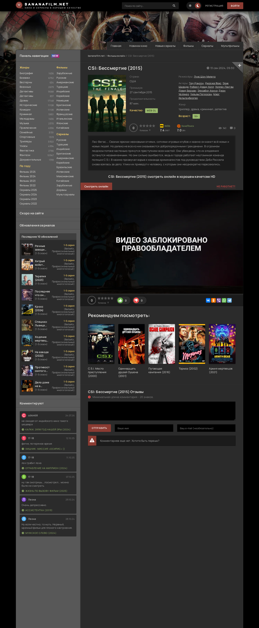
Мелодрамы (27, 118)
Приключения (28, 127)
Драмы (24, 100)
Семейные (26, 132)
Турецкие (62, 86)
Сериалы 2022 (28, 203)
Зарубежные (64, 73)
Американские (65, 82)
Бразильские (64, 167)
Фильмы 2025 (28, 171)
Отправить (99, 428)
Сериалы (207, 46)
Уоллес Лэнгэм (224, 86)
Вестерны (26, 82)
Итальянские (64, 118)
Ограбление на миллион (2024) (46, 468)
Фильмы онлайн (116, 55)
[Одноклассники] (213, 300)
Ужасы (23, 146)
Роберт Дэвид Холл (202, 86)
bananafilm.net (96, 55)
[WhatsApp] (224, 300)
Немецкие (63, 100)
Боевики (25, 77)
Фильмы (188, 46)
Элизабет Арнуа (207, 90)
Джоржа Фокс (213, 83)
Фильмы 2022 (27, 185)
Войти (235, 5)
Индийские (63, 91)
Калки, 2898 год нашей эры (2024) (48, 429)
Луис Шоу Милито (205, 76)
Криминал (26, 114)
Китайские (63, 127)
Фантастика (27, 150)
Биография (26, 73)
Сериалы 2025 (28, 190)
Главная (116, 46)
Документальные (30, 159)
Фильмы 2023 (27, 180)
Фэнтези (25, 155)
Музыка (24, 123)
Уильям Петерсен (201, 94)
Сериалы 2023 (28, 199)
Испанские (63, 109)
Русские (61, 77)
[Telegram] (229, 300)
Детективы (26, 91)
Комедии (25, 109)
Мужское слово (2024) (41, 533)
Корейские (63, 96)
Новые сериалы (165, 46)
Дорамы (62, 190)
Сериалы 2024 (28, 194)
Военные (25, 86)
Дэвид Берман (187, 90)
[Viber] (219, 300)
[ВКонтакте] (208, 300)
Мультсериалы (66, 194)
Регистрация (214, 5)
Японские (62, 123)
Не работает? (226, 186)
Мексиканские (65, 176)
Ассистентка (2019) (39, 510)
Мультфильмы (230, 46)
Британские (64, 105)
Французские (65, 114)
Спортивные (27, 137)
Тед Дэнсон (196, 83)
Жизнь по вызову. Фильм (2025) (46, 491)
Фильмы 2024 (28, 176)
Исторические (28, 105)
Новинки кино (138, 46)
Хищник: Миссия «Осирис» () (45, 448)
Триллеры (26, 141)
